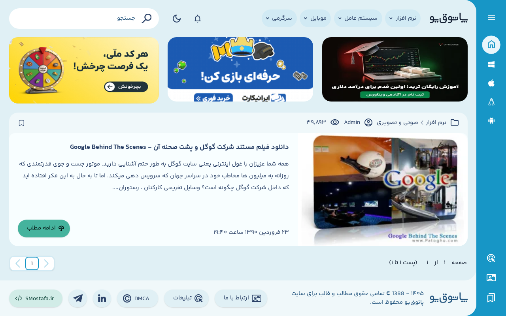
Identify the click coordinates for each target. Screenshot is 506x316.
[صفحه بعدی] (17, 263)
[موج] (395, 70)
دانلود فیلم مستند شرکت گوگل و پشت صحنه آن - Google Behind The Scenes (179, 147)
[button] (32, 263)
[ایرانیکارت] (240, 70)
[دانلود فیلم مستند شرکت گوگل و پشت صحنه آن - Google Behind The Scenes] (382, 189)
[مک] (491, 83)
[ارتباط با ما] (491, 278)
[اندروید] (491, 120)
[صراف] (84, 70)
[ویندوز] (491, 64)
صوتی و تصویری (397, 122)
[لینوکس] (491, 102)
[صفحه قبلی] (46, 263)
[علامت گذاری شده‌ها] (491, 298)
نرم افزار (436, 122)
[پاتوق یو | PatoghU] (449, 18)
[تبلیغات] (491, 258)
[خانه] (491, 45)
